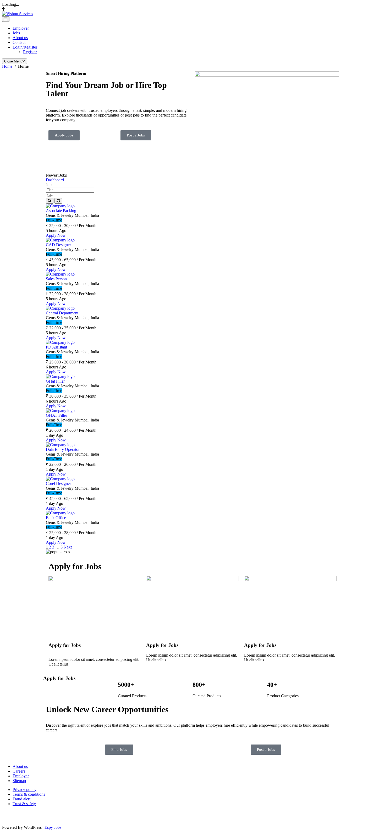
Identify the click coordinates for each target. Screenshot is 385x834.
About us (20, 37)
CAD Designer (58, 244)
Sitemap (19, 780)
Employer (21, 28)
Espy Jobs (53, 827)
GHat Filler (55, 381)
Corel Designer (58, 483)
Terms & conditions (29, 794)
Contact (19, 42)
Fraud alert (21, 799)
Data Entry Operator (63, 449)
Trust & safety (24, 803)
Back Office (56, 517)
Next (68, 547)
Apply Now (56, 235)
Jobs (16, 33)
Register (30, 52)
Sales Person (56, 279)
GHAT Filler (56, 415)
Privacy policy (24, 789)
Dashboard (55, 180)
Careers (19, 771)
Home (7, 66)
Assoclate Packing (61, 210)
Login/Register (25, 47)
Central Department (62, 313)
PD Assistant (56, 347)
